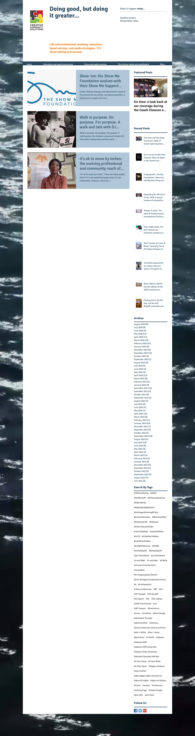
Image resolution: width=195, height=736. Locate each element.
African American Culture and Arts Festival (150, 627)
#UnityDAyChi (140, 550)
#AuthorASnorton (142, 517)
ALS (155, 603)
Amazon (146, 685)
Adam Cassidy (159, 613)
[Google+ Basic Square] (145, 710)
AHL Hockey (156, 599)
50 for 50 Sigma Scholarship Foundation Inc (150, 579)
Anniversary (157, 685)
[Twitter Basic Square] (140, 710)
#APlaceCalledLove (156, 498)
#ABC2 (153, 493)
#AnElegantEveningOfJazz (146, 512)
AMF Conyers (140, 608)
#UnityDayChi (155, 550)
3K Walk (163, 560)
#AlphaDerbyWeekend (144, 507)
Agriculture (139, 637)
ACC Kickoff (152, 594)
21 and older (152, 560)
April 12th (138, 695)
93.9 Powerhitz (144, 584)
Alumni (137, 685)
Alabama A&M (140, 642)
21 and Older (139, 560)
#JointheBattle (156, 531)
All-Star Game (140, 666)
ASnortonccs (153, 608)
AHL (148, 599)
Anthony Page (140, 690)
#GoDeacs (154, 522)
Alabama (160, 637)
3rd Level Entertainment (145, 565)
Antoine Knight (155, 690)
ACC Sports (139, 599)
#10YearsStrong (141, 493)
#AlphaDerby (140, 502)
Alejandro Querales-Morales (146, 656)
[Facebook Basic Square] (135, 710)
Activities (146, 613)
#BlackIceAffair (159, 517)
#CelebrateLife (140, 522)
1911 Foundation (141, 555)
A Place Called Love (142, 589)
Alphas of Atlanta (158, 680)
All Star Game (140, 661)
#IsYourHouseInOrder (143, 526)
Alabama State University (145, 651)
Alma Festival (140, 671)
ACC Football (139, 594)
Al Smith (150, 637)
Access (137, 613)
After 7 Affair (140, 632)
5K (135, 584)
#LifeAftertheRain (142, 541)
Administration (141, 623)
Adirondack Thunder (143, 618)
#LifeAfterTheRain (150, 536)
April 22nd (149, 695)
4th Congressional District (146, 574)
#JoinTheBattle (141, 531)
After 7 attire (154, 632)
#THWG (155, 546)
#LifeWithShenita (142, 546)
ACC (161, 589)
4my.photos (139, 570)
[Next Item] (162, 88)
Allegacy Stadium (157, 666)
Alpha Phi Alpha (141, 680)
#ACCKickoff (140, 498)
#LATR (137, 536)
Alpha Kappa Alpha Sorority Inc (148, 676)
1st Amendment (158, 555)
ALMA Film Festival (142, 603)
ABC (155, 589)
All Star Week (154, 661)
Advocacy (153, 623)
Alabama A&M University (145, 647)
